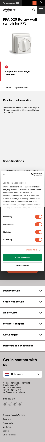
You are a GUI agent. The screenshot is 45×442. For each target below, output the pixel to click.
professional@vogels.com (14, 392)
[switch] (38, 224)
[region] (22, 43)
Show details (31, 250)
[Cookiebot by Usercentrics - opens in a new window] (31, 174)
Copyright (7, 419)
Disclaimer (7, 427)
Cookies (6, 431)
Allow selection (22, 266)
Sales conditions (9, 435)
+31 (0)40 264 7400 (12, 390)
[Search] (35, 3)
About (8, 88)
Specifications (21, 88)
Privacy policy (8, 423)
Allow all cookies (22, 258)
